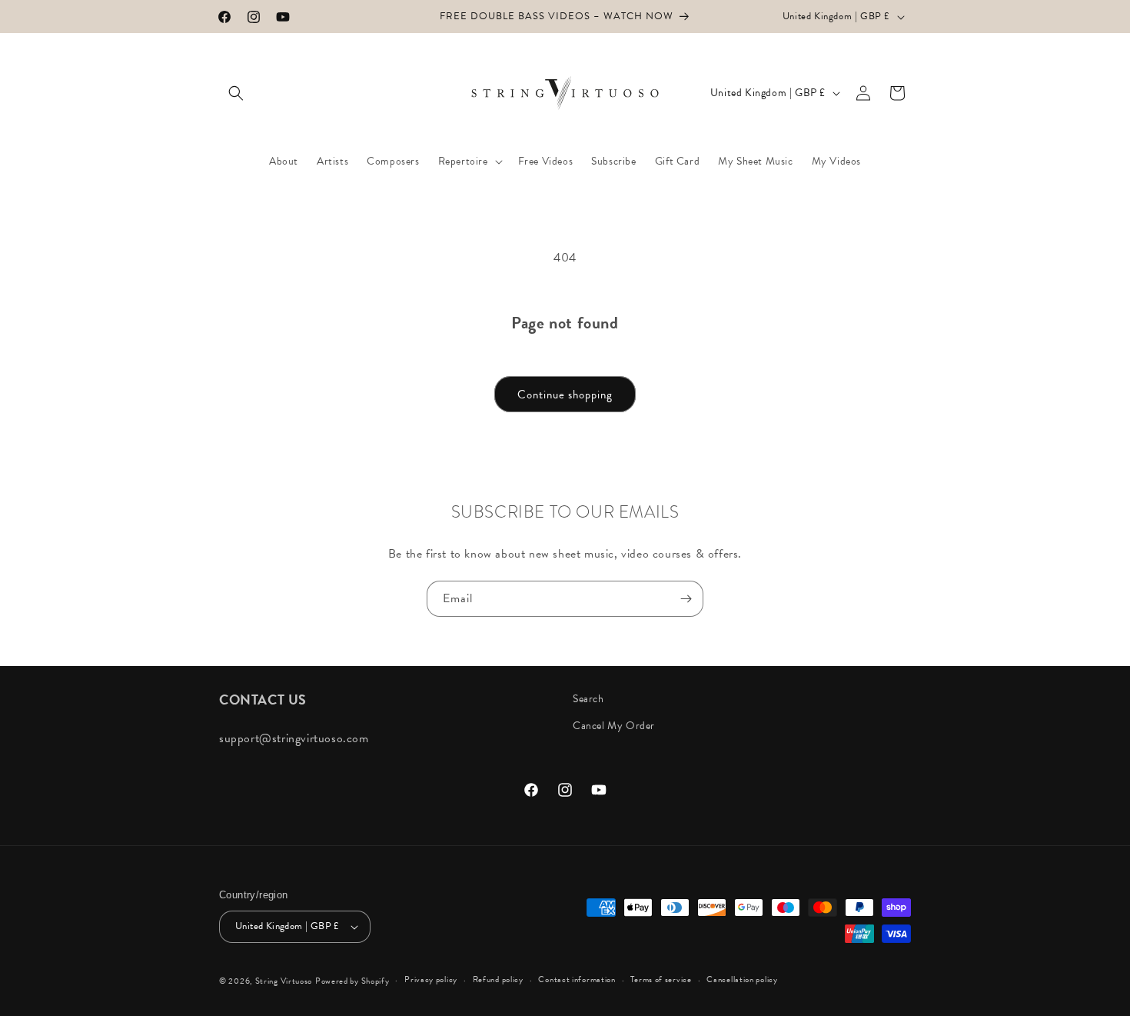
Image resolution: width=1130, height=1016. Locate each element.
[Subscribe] (686, 599)
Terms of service (660, 979)
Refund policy (498, 979)
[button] (236, 93)
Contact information (576, 979)
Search (588, 699)
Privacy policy (430, 979)
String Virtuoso (284, 981)
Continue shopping (565, 394)
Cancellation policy (741, 979)
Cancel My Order (614, 726)
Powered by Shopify (352, 981)
